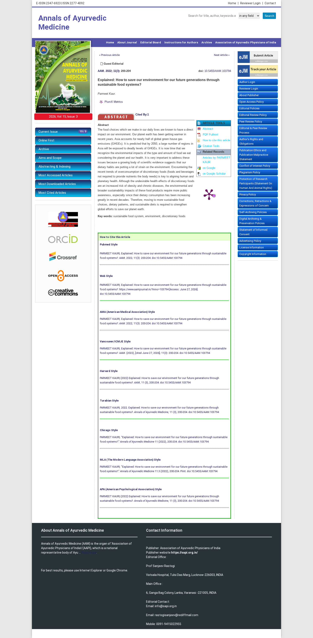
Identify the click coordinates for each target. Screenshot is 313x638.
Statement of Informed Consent (253, 232)
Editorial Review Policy (253, 115)
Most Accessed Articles (56, 175)
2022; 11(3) (112, 71)
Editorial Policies (249, 108)
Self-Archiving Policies (253, 212)
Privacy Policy (247, 194)
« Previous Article (109, 55)
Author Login (247, 82)
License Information (251, 247)
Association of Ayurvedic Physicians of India (245, 42)
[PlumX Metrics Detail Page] (209, 194)
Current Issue (62, 132)
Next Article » (222, 55)
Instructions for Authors (181, 42)
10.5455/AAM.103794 (217, 71)
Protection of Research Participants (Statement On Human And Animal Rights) (255, 183)
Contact (270, 3)
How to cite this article (216, 140)
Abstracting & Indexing (54, 166)
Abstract (208, 128)
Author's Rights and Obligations (251, 141)
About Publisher (249, 95)
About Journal (127, 42)
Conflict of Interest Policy (254, 165)
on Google (209, 168)
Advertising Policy (250, 240)
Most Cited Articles (52, 193)
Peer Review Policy (250, 121)
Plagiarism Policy (249, 172)
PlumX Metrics (114, 102)
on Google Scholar (214, 173)
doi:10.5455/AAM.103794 (167, 257)
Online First (46, 140)
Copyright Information (252, 254)
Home (233, 3)
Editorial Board (150, 42)
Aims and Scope (50, 158)
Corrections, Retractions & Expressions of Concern (255, 203)
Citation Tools (211, 146)
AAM (101, 71)
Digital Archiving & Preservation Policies (252, 221)
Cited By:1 (142, 114)
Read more (88, 552)
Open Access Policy (251, 101)
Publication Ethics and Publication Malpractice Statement (253, 155)
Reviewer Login (251, 3)
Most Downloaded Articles (57, 184)
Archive (206, 42)
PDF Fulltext (210, 134)
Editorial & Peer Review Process (253, 130)
